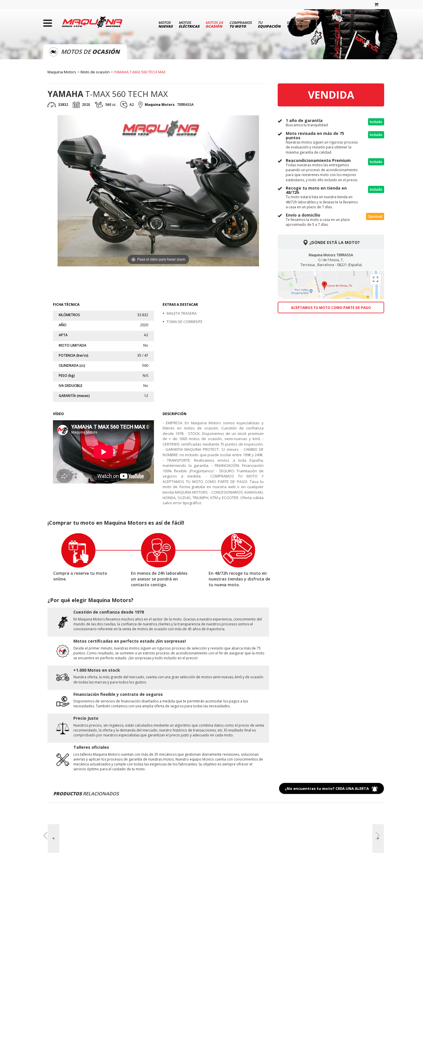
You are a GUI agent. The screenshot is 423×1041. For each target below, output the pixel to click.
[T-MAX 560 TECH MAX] (105, 282)
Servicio (294, 24)
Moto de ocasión (95, 72)
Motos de (214, 24)
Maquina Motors (61, 72)
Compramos (240, 24)
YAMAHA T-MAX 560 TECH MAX (140, 72)
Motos (165, 24)
